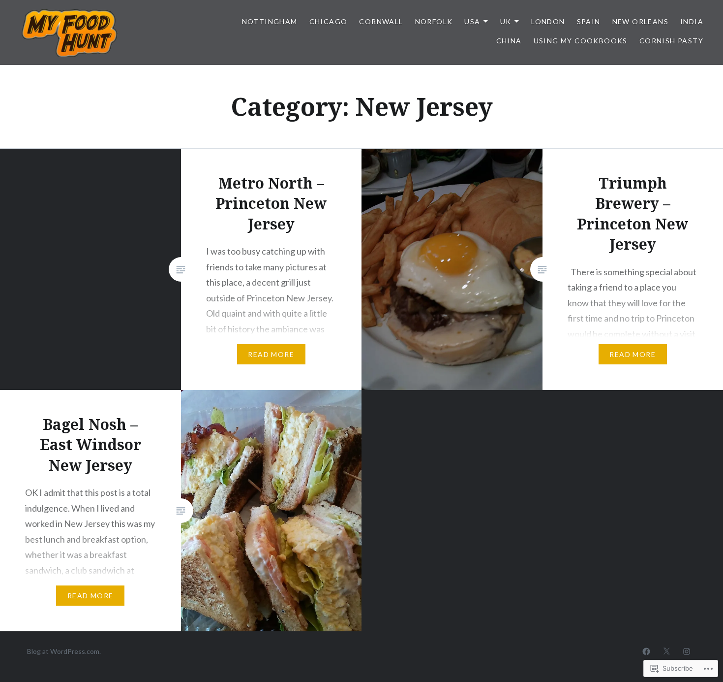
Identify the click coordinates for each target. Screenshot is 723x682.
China (509, 40)
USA (472, 21)
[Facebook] (646, 651)
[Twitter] (666, 651)
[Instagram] (687, 651)
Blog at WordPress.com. (64, 651)
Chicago (328, 21)
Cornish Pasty (671, 40)
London (548, 21)
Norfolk (434, 21)
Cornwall (381, 21)
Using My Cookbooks (581, 40)
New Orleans (640, 21)
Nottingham (270, 21)
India (691, 21)
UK (506, 21)
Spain (589, 21)
